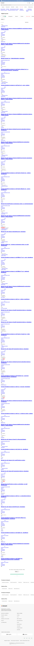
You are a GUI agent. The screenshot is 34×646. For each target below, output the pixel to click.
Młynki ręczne (10, 588)
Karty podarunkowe (19, 620)
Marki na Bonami (19, 618)
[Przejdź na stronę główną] (2, 2)
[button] (17, 36)
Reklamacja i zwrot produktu (5, 618)
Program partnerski (19, 627)
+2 (1, 38)
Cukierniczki (20, 582)
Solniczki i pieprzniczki (13, 582)
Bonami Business (19, 624)
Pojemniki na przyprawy (5, 582)
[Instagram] (32, 606)
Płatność (2, 620)
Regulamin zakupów (7, 640)
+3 (2, 38)
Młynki (23, 10)
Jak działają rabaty (3, 622)
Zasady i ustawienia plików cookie (24, 640)
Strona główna (3, 9)
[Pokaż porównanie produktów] (29, 3)
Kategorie (7, 9)
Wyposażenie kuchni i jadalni (14, 9)
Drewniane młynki (4, 588)
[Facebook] (30, 606)
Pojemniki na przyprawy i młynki (13, 10)
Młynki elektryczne (16, 588)
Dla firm (18, 622)
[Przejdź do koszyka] (31, 2)
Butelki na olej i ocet (26, 582)
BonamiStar (18, 629)
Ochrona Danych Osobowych (15, 640)
